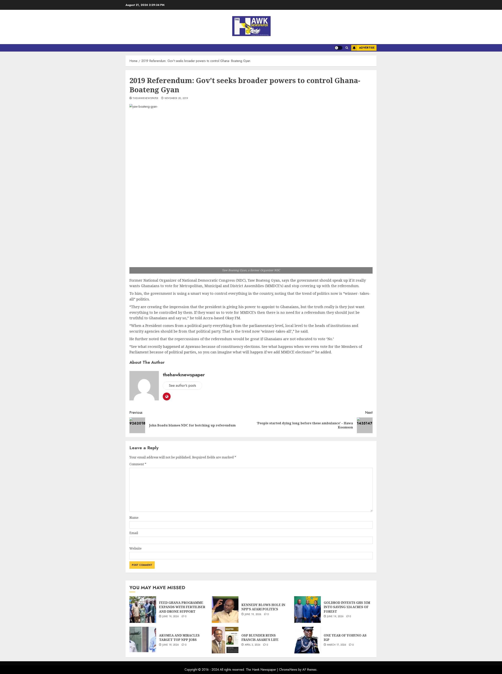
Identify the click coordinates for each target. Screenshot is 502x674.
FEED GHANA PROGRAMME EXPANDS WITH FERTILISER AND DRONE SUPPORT (182, 607)
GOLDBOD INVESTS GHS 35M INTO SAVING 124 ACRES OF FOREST (347, 607)
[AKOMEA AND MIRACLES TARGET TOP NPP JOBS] (142, 640)
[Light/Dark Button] (338, 48)
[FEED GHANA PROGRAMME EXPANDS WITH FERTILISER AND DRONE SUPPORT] (142, 609)
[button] (346, 48)
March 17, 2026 (336, 645)
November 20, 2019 (176, 98)
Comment (137, 464)
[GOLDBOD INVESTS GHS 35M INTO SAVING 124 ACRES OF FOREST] (307, 609)
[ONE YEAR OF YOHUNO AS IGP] (307, 640)
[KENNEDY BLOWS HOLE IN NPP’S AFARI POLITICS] (225, 609)
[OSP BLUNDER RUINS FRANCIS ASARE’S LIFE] (225, 640)
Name (133, 517)
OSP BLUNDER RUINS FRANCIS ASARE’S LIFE (259, 637)
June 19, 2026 (170, 616)
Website (135, 548)
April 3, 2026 (253, 645)
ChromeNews (288, 669)
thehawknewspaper (145, 98)
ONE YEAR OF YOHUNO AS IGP (345, 637)
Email (133, 533)
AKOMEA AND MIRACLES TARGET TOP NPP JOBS (179, 637)
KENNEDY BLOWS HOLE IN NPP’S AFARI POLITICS (263, 607)
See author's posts (182, 385)
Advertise (367, 48)
